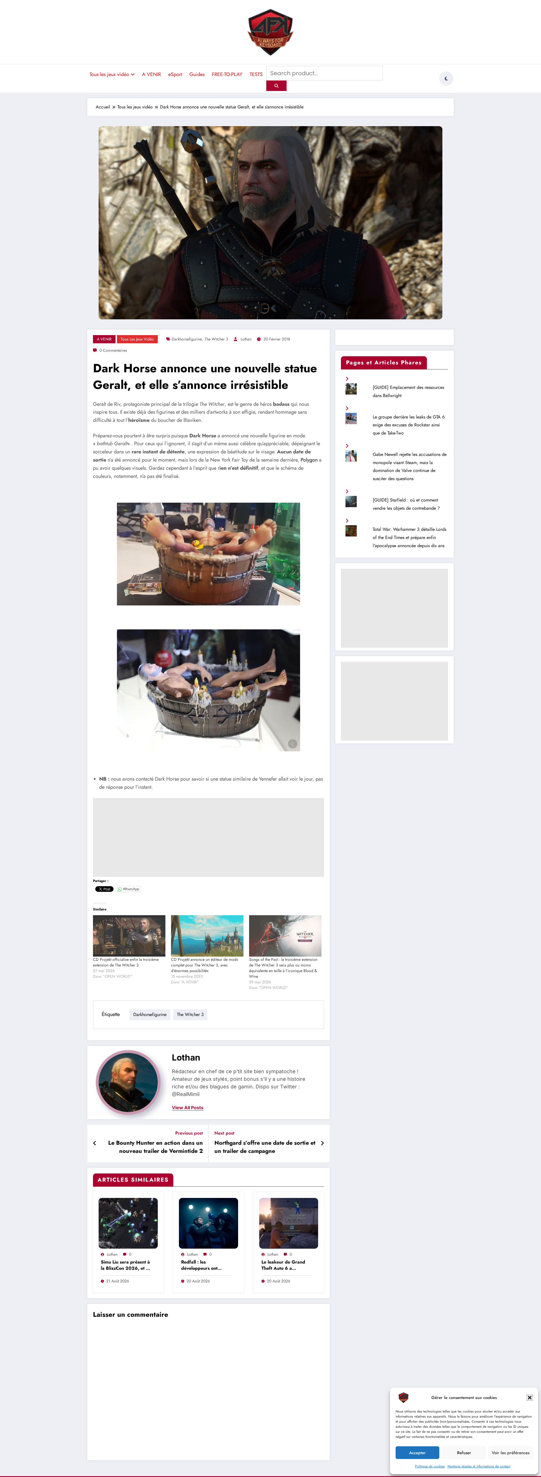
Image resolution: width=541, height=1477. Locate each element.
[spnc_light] (446, 79)
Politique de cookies (430, 1466)
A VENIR (151, 74)
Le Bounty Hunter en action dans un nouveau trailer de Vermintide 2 (155, 1147)
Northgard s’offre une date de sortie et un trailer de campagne (264, 1147)
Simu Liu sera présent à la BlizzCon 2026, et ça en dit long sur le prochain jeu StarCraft (126, 1265)
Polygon (308, 460)
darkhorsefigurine (187, 339)
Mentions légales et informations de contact (478, 1466)
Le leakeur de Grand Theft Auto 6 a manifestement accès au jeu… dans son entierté (286, 1265)
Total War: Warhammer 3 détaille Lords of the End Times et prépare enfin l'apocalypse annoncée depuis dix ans (409, 537)
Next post (224, 1133)
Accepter (417, 1453)
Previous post (189, 1133)
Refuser (464, 1453)
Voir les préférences (510, 1453)
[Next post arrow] (322, 1143)
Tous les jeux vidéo (109, 74)
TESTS (256, 74)
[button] (530, 1397)
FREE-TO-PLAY (227, 74)
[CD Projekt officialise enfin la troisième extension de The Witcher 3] (129, 936)
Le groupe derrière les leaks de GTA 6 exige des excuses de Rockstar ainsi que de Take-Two (409, 425)
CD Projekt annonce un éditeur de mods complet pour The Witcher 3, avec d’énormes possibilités (204, 965)
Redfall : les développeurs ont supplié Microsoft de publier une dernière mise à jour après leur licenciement (204, 1265)
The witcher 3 (216, 339)
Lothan (246, 339)
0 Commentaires (113, 350)
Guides (197, 74)
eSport (175, 74)
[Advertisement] (208, 837)
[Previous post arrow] (95, 1143)
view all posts (187, 1107)
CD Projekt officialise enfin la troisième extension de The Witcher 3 (126, 962)
